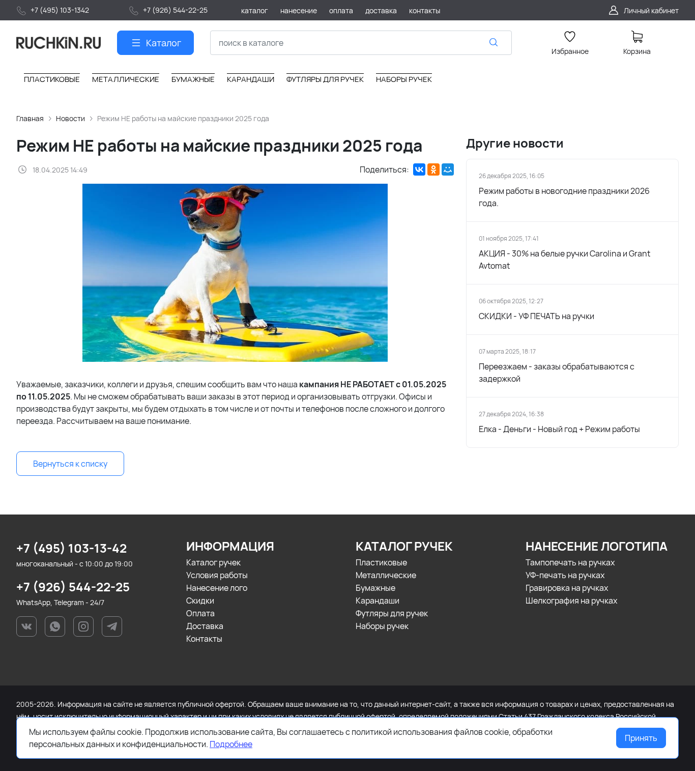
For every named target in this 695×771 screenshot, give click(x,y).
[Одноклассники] (433, 169)
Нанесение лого (216, 587)
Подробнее (231, 744)
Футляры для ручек (392, 613)
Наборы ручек (382, 626)
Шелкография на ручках (571, 600)
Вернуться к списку (70, 463)
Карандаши (377, 600)
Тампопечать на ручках (570, 562)
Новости (70, 118)
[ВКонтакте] (419, 169)
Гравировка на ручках (567, 587)
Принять (641, 738)
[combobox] (361, 43)
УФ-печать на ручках (565, 575)
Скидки (200, 600)
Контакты (204, 638)
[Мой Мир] (448, 169)
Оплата (200, 613)
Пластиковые (381, 562)
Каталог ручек (213, 562)
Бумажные (375, 587)
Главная (30, 118)
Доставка (204, 626)
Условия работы (217, 575)
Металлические (386, 575)
